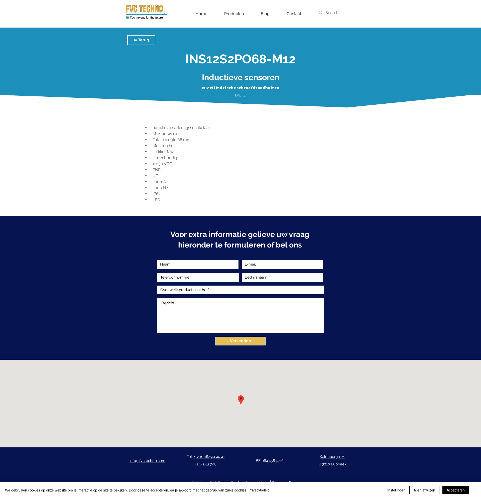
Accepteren (456, 489)
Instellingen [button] (396, 489)
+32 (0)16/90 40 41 (209, 456)
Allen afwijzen (424, 489)
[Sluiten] (475, 490)
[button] (141, 40)
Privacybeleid (259, 489)
